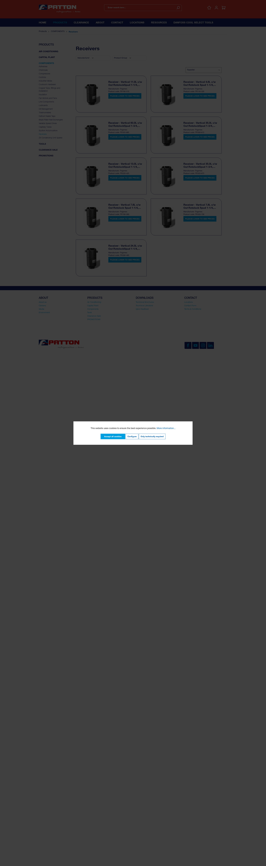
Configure (132, 436)
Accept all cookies (113, 436)
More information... (166, 428)
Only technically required (152, 436)
